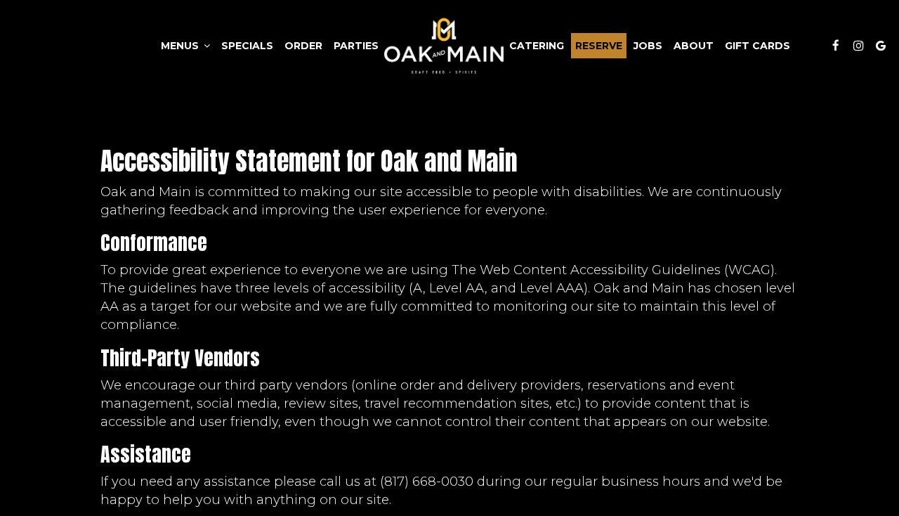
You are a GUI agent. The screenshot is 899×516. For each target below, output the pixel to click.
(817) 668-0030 (426, 481)
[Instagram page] (858, 45)
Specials (247, 45)
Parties (356, 45)
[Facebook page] (836, 45)
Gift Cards (757, 45)
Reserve (598, 45)
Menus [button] (181, 45)
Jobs (648, 45)
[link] (444, 46)
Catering (536, 45)
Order (303, 45)
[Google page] (881, 45)
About (694, 45)
